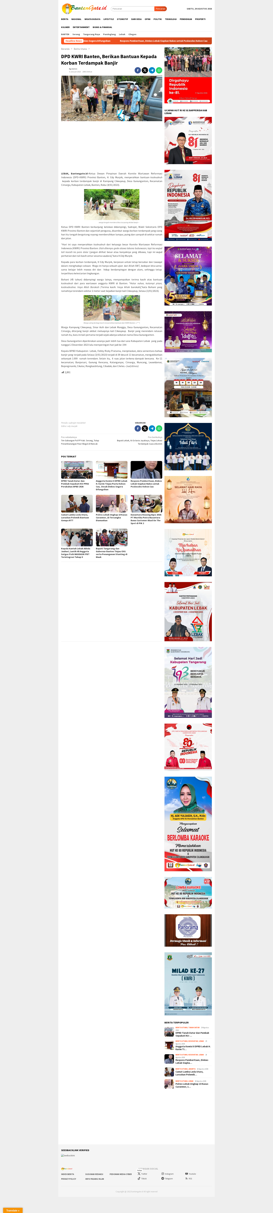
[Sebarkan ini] (138, 70)
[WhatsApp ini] (159, 70)
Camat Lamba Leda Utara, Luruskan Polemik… (189, 1073)
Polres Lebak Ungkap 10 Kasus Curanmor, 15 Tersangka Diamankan (111, 517)
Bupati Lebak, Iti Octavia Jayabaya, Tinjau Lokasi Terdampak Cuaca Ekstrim (139, 440)
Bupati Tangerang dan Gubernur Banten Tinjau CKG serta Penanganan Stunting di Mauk (111, 552)
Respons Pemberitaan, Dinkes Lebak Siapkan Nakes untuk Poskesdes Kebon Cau (101, 40)
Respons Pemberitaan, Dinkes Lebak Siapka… (192, 1061)
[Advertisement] (111, 146)
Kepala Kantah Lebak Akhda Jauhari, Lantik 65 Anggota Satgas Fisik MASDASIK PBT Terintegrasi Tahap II (75, 552)
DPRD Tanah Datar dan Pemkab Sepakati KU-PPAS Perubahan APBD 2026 (75, 483)
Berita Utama (182, 1027)
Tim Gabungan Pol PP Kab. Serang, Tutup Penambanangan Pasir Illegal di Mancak (80, 440)
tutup (139, 1170)
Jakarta (191, 1069)
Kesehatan (193, 1041)
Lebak (201, 1041)
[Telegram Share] (152, 70)
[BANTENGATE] (85, 8)
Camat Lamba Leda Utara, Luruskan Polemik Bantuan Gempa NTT (189, 40)
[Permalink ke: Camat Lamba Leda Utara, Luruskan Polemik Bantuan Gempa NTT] (77, 503)
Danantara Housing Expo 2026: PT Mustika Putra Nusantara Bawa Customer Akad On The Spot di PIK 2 (146, 519)
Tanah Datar (194, 1027)
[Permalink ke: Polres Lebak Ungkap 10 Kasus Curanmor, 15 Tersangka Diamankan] (111, 503)
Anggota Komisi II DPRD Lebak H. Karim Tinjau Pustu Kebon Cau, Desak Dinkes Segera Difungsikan (111, 485)
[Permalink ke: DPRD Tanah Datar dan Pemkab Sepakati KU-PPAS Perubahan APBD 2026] (77, 470)
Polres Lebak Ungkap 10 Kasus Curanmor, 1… (192, 1085)
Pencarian (160, 8)
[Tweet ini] (145, 70)
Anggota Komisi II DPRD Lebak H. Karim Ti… (193, 1048)
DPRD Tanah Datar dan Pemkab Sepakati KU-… (192, 1034)
